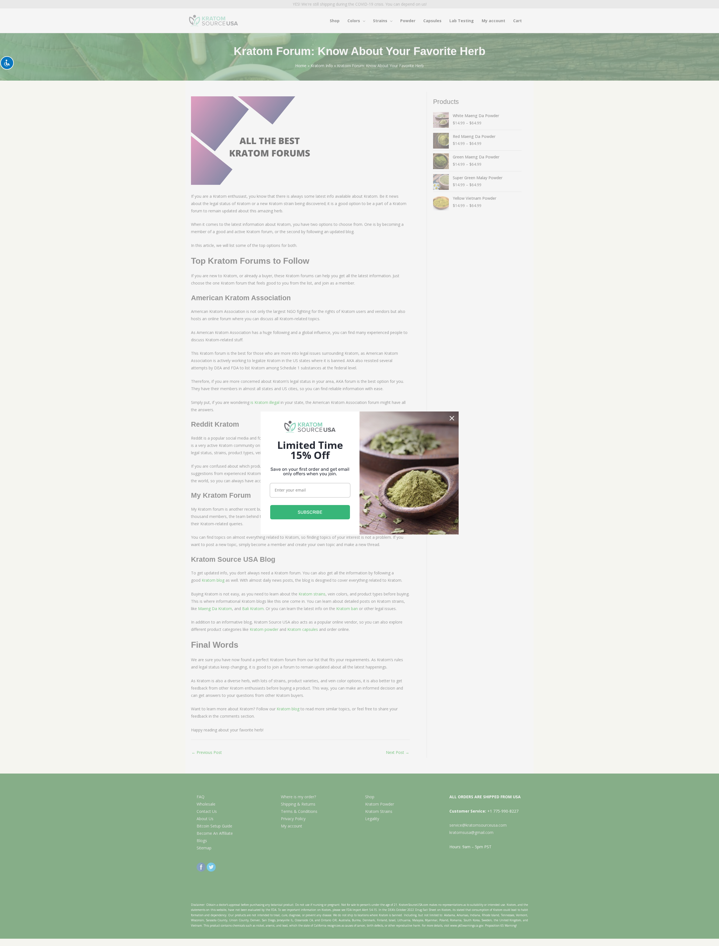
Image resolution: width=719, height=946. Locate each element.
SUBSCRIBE (310, 512)
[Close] (452, 418)
